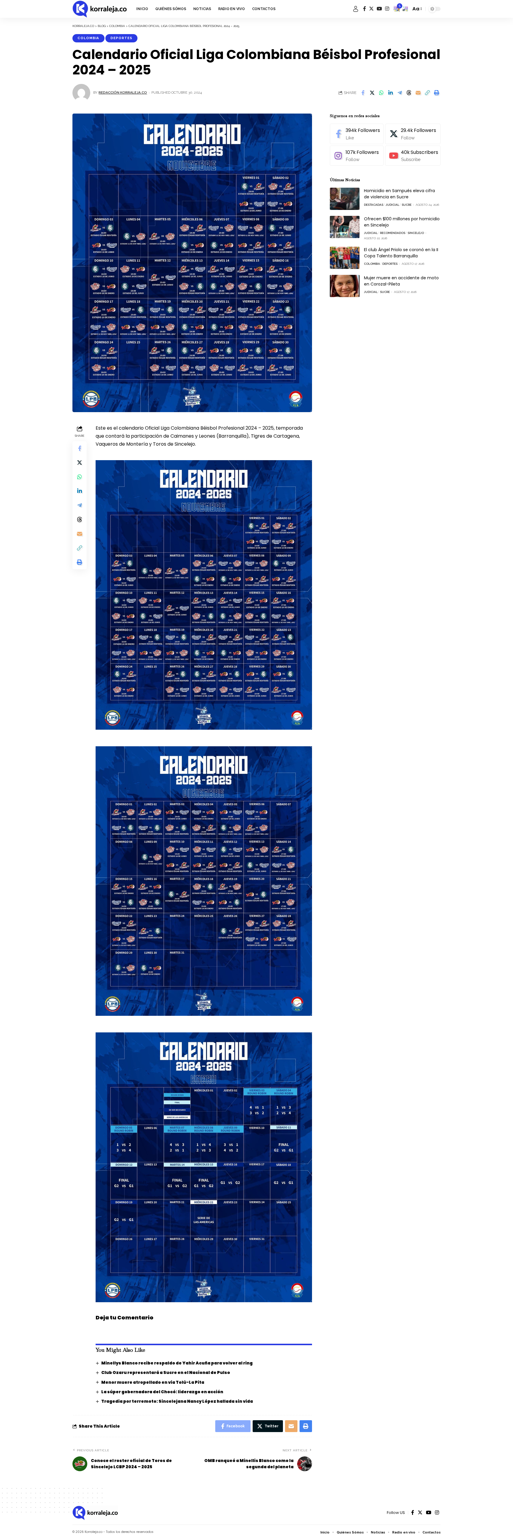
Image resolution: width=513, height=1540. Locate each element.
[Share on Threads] (409, 93)
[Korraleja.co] (99, 9)
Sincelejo (416, 233)
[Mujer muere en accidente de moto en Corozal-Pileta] (345, 286)
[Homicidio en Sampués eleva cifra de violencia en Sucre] (345, 199)
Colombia (88, 38)
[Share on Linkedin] (390, 93)
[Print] (436, 93)
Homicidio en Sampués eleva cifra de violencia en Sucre (399, 194)
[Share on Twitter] (372, 93)
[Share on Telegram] (399, 93)
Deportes (121, 38)
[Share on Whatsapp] (381, 93)
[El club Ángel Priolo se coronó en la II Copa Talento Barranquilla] (345, 258)
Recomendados (392, 233)
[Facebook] (365, 9)
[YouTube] (379, 9)
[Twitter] (371, 9)
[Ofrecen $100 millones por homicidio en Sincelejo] (345, 227)
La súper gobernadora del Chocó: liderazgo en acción (162, 1392)
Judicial (392, 204)
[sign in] (356, 9)
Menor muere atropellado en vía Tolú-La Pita (152, 1382)
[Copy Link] (427, 93)
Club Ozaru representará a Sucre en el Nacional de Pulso (165, 1372)
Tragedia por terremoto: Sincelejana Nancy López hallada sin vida (177, 1401)
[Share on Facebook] (363, 93)
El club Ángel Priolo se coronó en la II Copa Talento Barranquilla (401, 253)
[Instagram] (387, 9)
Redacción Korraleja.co (123, 92)
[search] (405, 9)
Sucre (406, 204)
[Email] (418, 93)
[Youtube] (413, 156)
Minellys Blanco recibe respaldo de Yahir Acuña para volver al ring (177, 1363)
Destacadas (373, 204)
